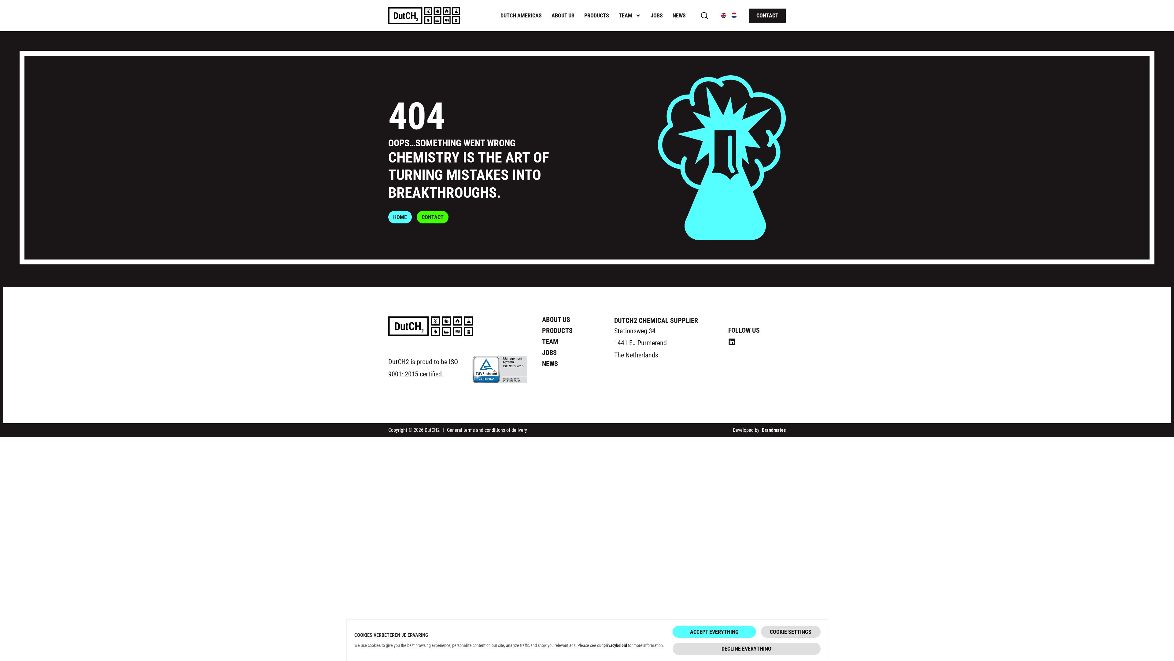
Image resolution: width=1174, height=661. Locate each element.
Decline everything (746, 648)
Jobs (657, 15)
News (679, 15)
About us (563, 15)
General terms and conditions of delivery (487, 430)
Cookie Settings (790, 631)
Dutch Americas (521, 15)
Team (625, 15)
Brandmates (774, 430)
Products (596, 15)
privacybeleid (615, 645)
